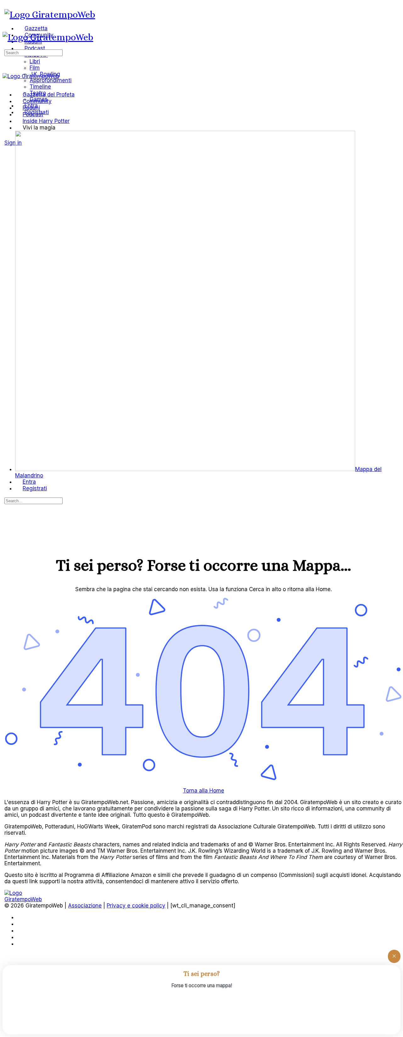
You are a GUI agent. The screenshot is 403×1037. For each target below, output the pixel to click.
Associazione (85, 905)
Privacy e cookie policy (136, 905)
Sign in (13, 143)
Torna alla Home (203, 790)
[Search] (8, 136)
